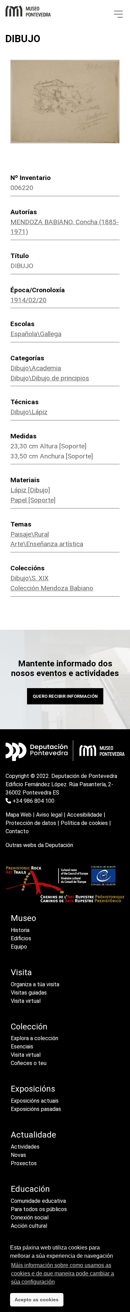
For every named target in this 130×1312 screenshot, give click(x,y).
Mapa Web (19, 814)
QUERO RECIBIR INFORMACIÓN (65, 696)
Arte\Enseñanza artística (46, 544)
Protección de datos (31, 823)
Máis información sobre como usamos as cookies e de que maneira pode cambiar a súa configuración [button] (62, 1273)
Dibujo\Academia (35, 368)
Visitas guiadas (29, 992)
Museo (23, 918)
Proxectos (24, 1163)
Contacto (17, 831)
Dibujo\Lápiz (28, 412)
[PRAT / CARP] (65, 884)
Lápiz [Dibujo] (30, 490)
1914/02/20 (28, 300)
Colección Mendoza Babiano (51, 588)
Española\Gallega (35, 334)
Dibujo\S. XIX (29, 578)
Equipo (19, 946)
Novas (18, 1155)
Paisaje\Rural (29, 534)
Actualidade (33, 1135)
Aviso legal (49, 814)
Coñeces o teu (28, 1063)
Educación (30, 1189)
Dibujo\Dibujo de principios (49, 378)
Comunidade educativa (38, 1201)
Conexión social (30, 1217)
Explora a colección (34, 1038)
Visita (21, 972)
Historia (20, 930)
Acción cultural (29, 1226)
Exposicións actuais (35, 1100)
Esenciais (22, 1046)
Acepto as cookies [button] (37, 1299)
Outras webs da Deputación (39, 845)
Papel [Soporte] (32, 500)
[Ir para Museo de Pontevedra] (28, 9)
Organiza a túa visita (35, 984)
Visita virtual (26, 1001)
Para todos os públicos (39, 1209)
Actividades (25, 1146)
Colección (29, 1026)
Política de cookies (84, 823)
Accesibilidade (84, 814)
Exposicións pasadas (36, 1109)
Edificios (21, 938)
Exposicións (33, 1089)
